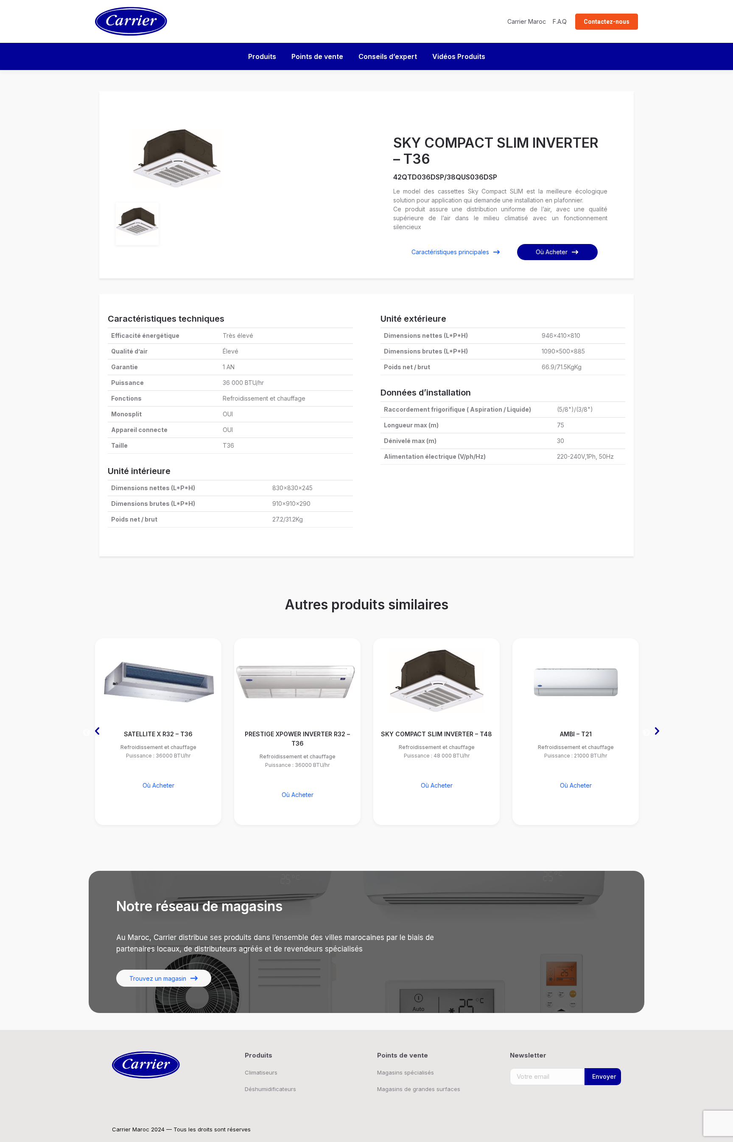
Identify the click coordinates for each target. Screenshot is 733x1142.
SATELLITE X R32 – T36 (158, 734)
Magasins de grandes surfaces (418, 1089)
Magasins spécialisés (405, 1072)
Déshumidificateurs (270, 1089)
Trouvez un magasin (157, 978)
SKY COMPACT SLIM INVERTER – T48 (436, 734)
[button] (86, 729)
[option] (177, 158)
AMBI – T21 (576, 734)
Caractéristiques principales (450, 251)
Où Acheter (552, 251)
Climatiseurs (261, 1072)
